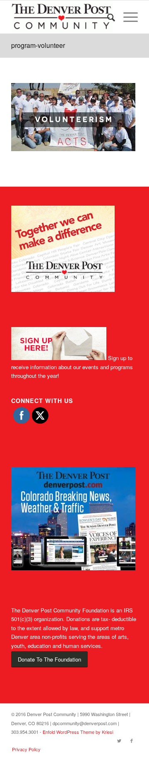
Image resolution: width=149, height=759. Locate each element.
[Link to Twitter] (119, 740)
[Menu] (126, 16)
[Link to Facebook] (131, 740)
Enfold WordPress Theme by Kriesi (78, 731)
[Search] (107, 16)
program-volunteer (38, 45)
